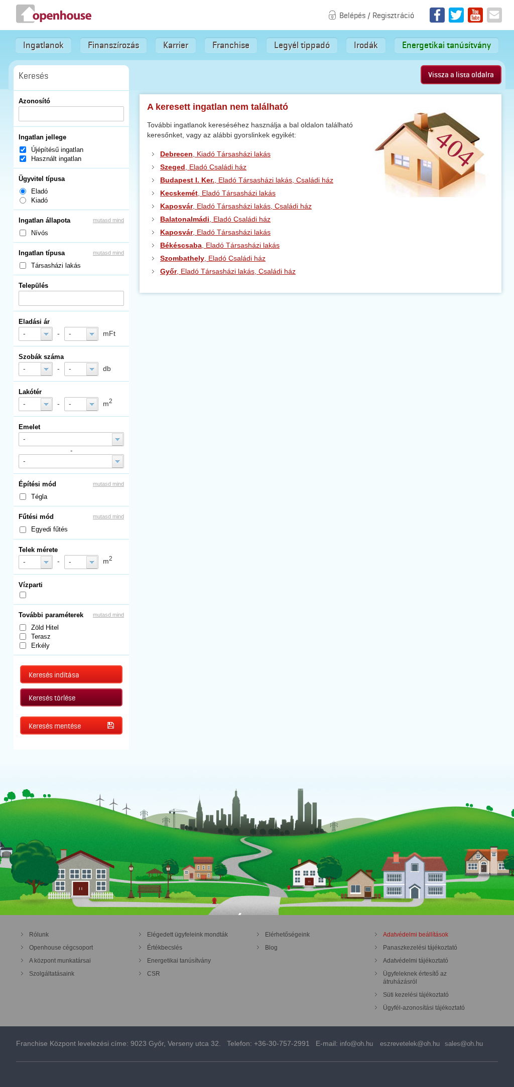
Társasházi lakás (56, 265)
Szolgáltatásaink (51, 973)
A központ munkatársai (60, 960)
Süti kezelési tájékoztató (416, 994)
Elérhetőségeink (287, 934)
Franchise (230, 45)
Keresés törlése (52, 697)
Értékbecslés (164, 947)
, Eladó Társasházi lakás (218, 193)
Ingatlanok (43, 45)
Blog (271, 947)
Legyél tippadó (302, 45)
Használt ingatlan (56, 158)
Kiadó (39, 200)
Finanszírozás (113, 45)
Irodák (366, 45)
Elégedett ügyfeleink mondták (187, 934)
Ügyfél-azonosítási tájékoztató (424, 1007)
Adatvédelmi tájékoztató (415, 960)
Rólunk (39, 934)
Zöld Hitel (45, 627)
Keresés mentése (55, 726)
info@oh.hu (356, 1043)
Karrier (175, 45)
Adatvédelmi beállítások (415, 934)
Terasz (41, 636)
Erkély (40, 645)
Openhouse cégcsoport (61, 947)
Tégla (39, 496)
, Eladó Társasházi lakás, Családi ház (246, 180)
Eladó (39, 191)
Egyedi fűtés (49, 529)
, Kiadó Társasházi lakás (215, 154)
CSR (153, 973)
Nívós (39, 233)
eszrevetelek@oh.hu (410, 1043)
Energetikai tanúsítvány (446, 45)
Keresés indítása (54, 674)
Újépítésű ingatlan (57, 149)
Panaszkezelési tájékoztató (420, 947)
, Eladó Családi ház (203, 167)
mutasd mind (108, 220)
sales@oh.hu (464, 1043)
